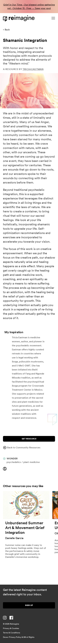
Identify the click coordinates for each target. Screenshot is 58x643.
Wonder (12, 458)
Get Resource (29, 439)
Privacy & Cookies (11, 628)
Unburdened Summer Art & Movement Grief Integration (24, 528)
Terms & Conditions (11, 633)
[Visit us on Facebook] (11, 617)
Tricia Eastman (33, 69)
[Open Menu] (53, 18)
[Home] (19, 18)
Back (7, 29)
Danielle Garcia (14, 538)
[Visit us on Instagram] (5, 617)
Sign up (29, 605)
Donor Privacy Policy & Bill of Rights (18, 637)
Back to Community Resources (23, 447)
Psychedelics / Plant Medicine (23, 462)
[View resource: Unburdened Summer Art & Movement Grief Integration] (26, 505)
